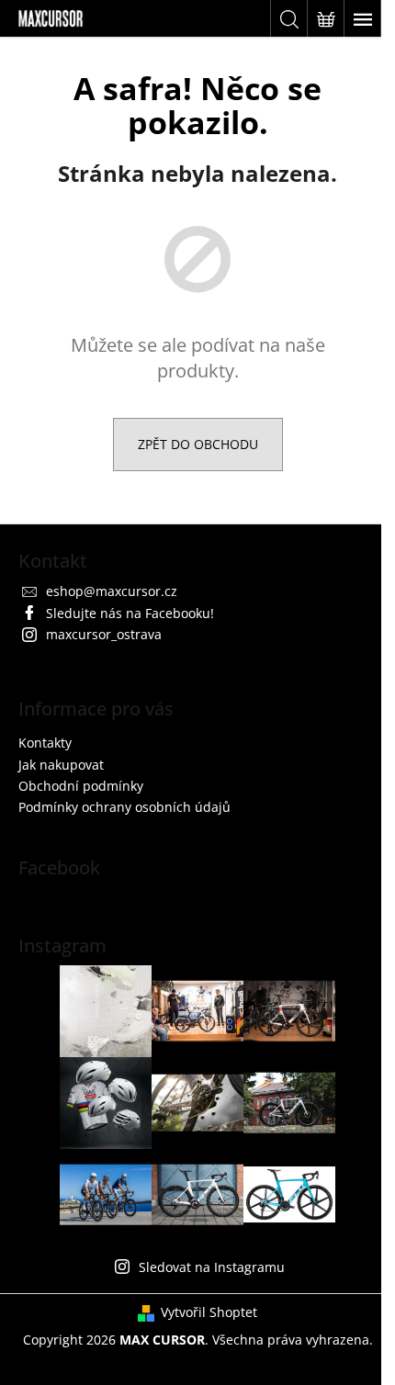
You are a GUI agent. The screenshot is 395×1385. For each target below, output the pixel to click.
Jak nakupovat (61, 764)
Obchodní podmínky (80, 785)
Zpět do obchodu (198, 444)
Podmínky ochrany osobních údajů (124, 807)
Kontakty (45, 742)
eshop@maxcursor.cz (111, 591)
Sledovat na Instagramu (212, 1267)
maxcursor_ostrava (104, 634)
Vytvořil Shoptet (209, 1312)
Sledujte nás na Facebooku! (130, 613)
